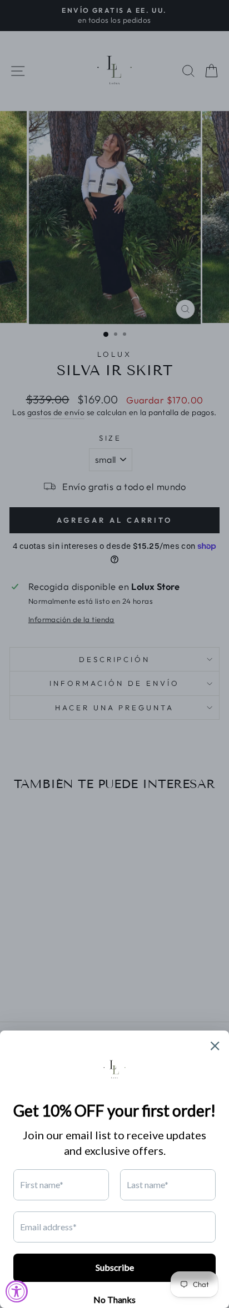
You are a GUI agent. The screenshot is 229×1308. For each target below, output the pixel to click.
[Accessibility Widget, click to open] (17, 1291)
